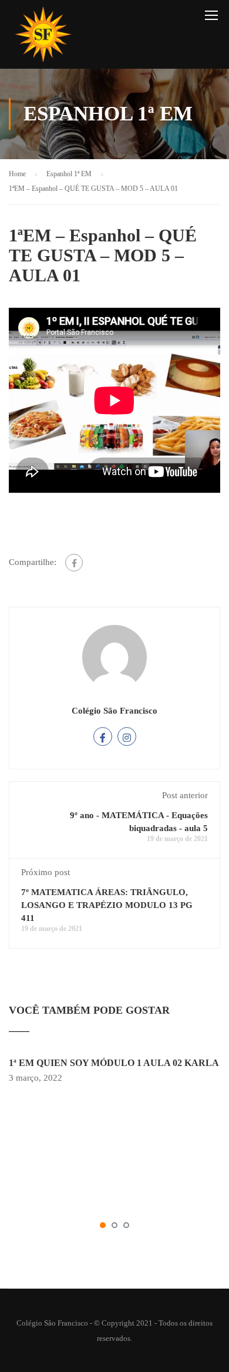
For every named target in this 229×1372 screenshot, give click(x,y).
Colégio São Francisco (114, 710)
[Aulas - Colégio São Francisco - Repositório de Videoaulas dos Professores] (43, 37)
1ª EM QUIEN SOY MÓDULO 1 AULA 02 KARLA (114, 1063)
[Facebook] (74, 562)
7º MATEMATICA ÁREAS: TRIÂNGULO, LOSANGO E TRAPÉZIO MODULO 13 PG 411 (107, 905)
